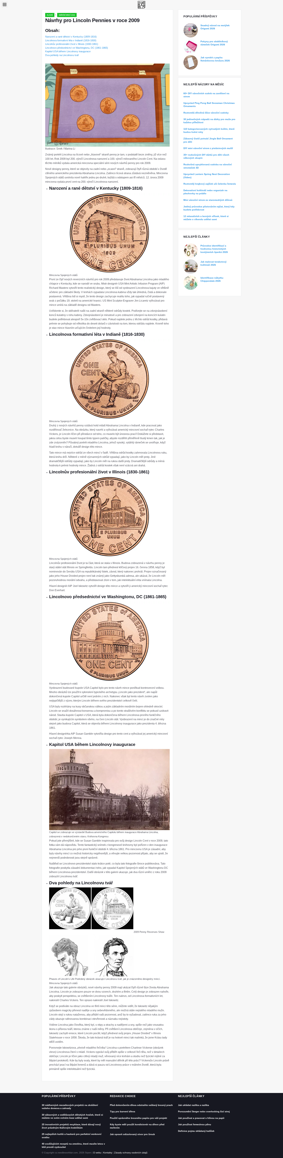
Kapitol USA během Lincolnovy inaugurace (68, 51)
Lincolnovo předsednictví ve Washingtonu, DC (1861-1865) (76, 47)
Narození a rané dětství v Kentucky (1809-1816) (71, 36)
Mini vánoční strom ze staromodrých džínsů (207, 200)
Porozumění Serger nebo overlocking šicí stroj (204, 1111)
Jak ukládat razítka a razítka (193, 1105)
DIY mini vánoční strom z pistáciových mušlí (208, 148)
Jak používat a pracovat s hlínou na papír (201, 1118)
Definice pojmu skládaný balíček (196, 1131)
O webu (97, 1152)
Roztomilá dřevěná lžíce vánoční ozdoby (206, 112)
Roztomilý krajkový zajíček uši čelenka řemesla (209, 183)
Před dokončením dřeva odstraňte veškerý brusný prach (141, 1105)
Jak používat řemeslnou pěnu (194, 1124)
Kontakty (107, 1152)
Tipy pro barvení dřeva (122, 1111)
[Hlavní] (141, 4)
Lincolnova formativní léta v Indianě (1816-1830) (70, 40)
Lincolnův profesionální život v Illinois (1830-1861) (71, 44)
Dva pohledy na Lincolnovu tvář (62, 55)
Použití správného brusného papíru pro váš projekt (138, 1118)
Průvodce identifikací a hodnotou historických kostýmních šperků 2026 (214, 248)
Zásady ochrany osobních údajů (130, 1152)
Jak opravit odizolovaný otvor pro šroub (132, 1134)
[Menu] (5, 4)
